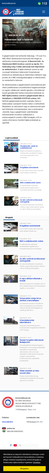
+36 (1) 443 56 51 (7, 422)
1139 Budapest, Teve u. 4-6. (25, 409)
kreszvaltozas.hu (9, 3)
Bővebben (36, 462)
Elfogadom (24, 468)
